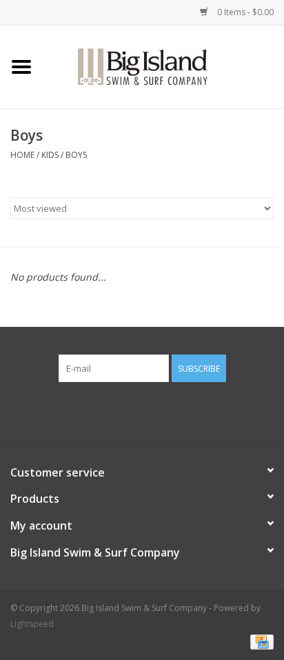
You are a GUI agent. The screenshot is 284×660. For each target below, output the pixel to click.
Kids (50, 155)
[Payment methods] (259, 641)
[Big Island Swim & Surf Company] (163, 65)
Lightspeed (32, 624)
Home (22, 155)
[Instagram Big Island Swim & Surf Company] (154, 410)
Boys (76, 155)
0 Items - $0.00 (244, 12)
